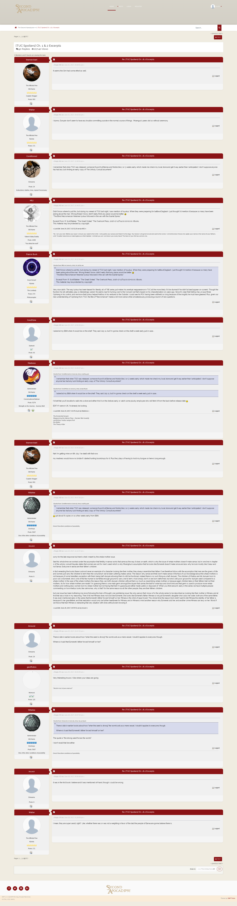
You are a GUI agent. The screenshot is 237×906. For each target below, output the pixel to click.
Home (111, 6)
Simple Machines (24, 897)
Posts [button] (120, 6)
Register (138, 6)
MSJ (31, 200)
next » (220, 33)
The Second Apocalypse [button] (26, 27)
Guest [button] (218, 6)
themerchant (31, 60)
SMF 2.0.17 (5, 897)
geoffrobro (31, 667)
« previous (214, 33)
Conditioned (31, 156)
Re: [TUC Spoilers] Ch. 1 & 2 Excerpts (138, 59)
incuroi (32, 546)
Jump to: (193, 869)
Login (129, 6)
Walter (32, 110)
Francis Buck (31, 254)
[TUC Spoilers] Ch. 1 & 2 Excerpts (48, 27)
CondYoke (31, 320)
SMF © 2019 (14, 897)
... (21, 36)
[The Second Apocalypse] (28, 5)
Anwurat (31, 626)
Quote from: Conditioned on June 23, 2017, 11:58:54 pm (71, 374)
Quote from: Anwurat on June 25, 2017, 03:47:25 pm (69, 721)
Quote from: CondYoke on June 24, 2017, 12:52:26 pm (70, 388)
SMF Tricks (231, 898)
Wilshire (31, 493)
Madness (32, 363)
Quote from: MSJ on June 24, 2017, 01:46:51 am (68, 265)
